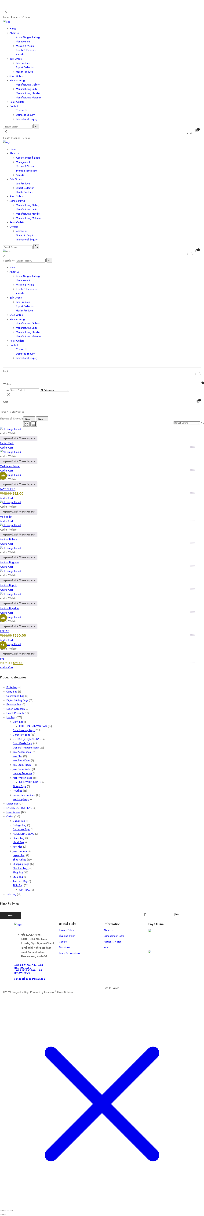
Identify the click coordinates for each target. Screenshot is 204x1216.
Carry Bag (11, 691)
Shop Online (16, 76)
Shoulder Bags (21, 868)
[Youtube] (143, 993)
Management (23, 41)
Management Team (114, 936)
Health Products (24, 72)
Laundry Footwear (22, 773)
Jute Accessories (22, 752)
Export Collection (25, 67)
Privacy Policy (66, 930)
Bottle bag (12, 687)
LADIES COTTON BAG (19, 808)
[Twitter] (134, 993)
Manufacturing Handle (28, 93)
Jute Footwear (20, 851)
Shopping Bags (21, 864)
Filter (10, 915)
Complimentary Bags (24, 730)
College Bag (19, 825)
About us (108, 930)
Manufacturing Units (26, 89)
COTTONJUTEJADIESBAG (27, 739)
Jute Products (23, 63)
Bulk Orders (16, 59)
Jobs (106, 947)
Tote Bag (11, 894)
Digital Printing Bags (17, 700)
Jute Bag (10, 717)
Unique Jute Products (24, 795)
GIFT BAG (25, 890)
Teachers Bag (20, 881)
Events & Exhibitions (26, 50)
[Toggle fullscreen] (4, 1210)
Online (9, 816)
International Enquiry (26, 119)
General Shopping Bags (26, 747)
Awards (20, 54)
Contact (14, 106)
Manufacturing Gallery (28, 84)
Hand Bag (18, 842)
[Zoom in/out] (1, 1210)
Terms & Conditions (69, 953)
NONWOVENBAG (30, 782)
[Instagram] (125, 993)
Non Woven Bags (22, 778)
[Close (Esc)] (11, 1210)
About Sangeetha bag (28, 37)
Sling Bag (18, 872)
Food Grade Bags (22, 743)
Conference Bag (15, 696)
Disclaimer (64, 947)
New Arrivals (13, 812)
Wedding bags (21, 799)
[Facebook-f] (108, 993)
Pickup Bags (19, 786)
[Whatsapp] (116, 993)
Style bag (18, 877)
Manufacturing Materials (28, 97)
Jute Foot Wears (21, 760)
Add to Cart (6, 447)
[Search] (49, 260)
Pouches (17, 791)
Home (13, 28)
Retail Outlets (17, 102)
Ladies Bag (12, 803)
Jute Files (17, 756)
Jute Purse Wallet (22, 769)
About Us (14, 33)
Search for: (9, 260)
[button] (8, 433)
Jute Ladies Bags (22, 765)
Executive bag (14, 704)
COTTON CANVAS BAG (33, 726)
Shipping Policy (67, 936)
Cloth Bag (18, 722)
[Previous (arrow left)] (1, 1214)
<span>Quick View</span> (19, 438)
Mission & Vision (25, 46)
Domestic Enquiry (25, 115)
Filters (28, 419)
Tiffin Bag (18, 885)
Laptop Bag (19, 855)
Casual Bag (19, 821)
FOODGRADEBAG (23, 834)
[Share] (8, 1210)
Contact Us (22, 110)
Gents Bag (18, 838)
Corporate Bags (21, 735)
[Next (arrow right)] (4, 1214)
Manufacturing (17, 80)
